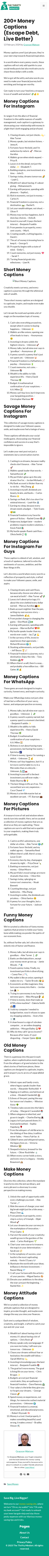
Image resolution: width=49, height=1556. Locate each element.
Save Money (13, 1484)
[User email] (28, 1474)
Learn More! (30, 1467)
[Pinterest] (21, 1474)
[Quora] (24, 1474)
